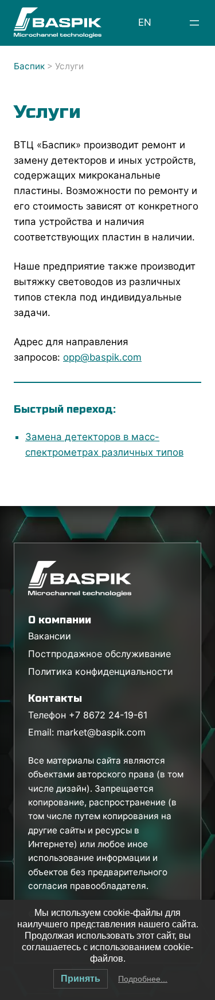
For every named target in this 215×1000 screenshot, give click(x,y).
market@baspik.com (101, 732)
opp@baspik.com (102, 357)
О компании (59, 620)
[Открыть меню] (194, 23)
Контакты (55, 698)
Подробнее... (142, 978)
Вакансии (49, 636)
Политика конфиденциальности (100, 671)
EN (144, 22)
